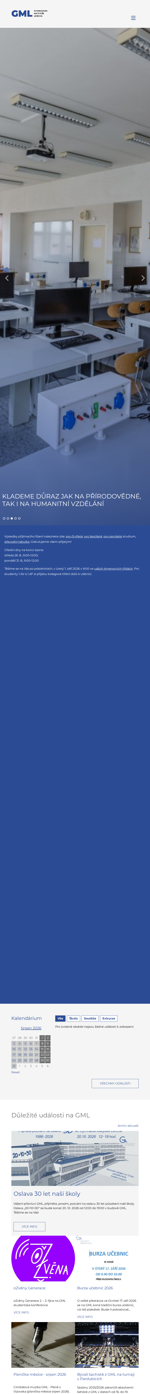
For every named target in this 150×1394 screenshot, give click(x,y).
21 (36, 1054)
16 (47, 1049)
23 (47, 1054)
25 (19, 1060)
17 (14, 1054)
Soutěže (90, 1018)
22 (42, 1054)
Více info (29, 1226)
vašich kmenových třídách (113, 568)
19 (25, 1054)
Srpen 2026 (31, 1028)
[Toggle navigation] (133, 17)
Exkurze (108, 1018)
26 (25, 1060)
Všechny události (115, 1083)
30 (31, 1038)
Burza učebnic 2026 (95, 1288)
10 (14, 1049)
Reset (15, 1072)
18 (19, 1054)
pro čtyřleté (74, 536)
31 (36, 1038)
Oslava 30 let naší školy (47, 1193)
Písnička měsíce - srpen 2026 (40, 1374)
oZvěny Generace (29, 1288)
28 (19, 1038)
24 (14, 1060)
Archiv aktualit (128, 1125)
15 (42, 1049)
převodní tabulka (16, 542)
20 (31, 1054)
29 (25, 1038)
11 (19, 1049)
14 (36, 1049)
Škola (73, 1018)
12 (25, 1049)
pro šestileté (93, 536)
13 (30, 1049)
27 (14, 1038)
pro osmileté (113, 536)
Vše (60, 1018)
